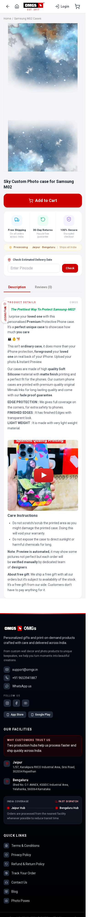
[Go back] (8, 6)
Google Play (42, 714)
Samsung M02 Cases (27, 18)
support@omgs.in (25, 669)
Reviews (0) (43, 287)
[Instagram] (7, 703)
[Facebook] (16, 703)
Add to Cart (46, 200)
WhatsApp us (21, 686)
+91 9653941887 (24, 678)
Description (17, 287)
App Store (17, 714)
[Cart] (77, 6)
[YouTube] (25, 703)
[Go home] (17, 6)
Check (70, 268)
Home (7, 18)
